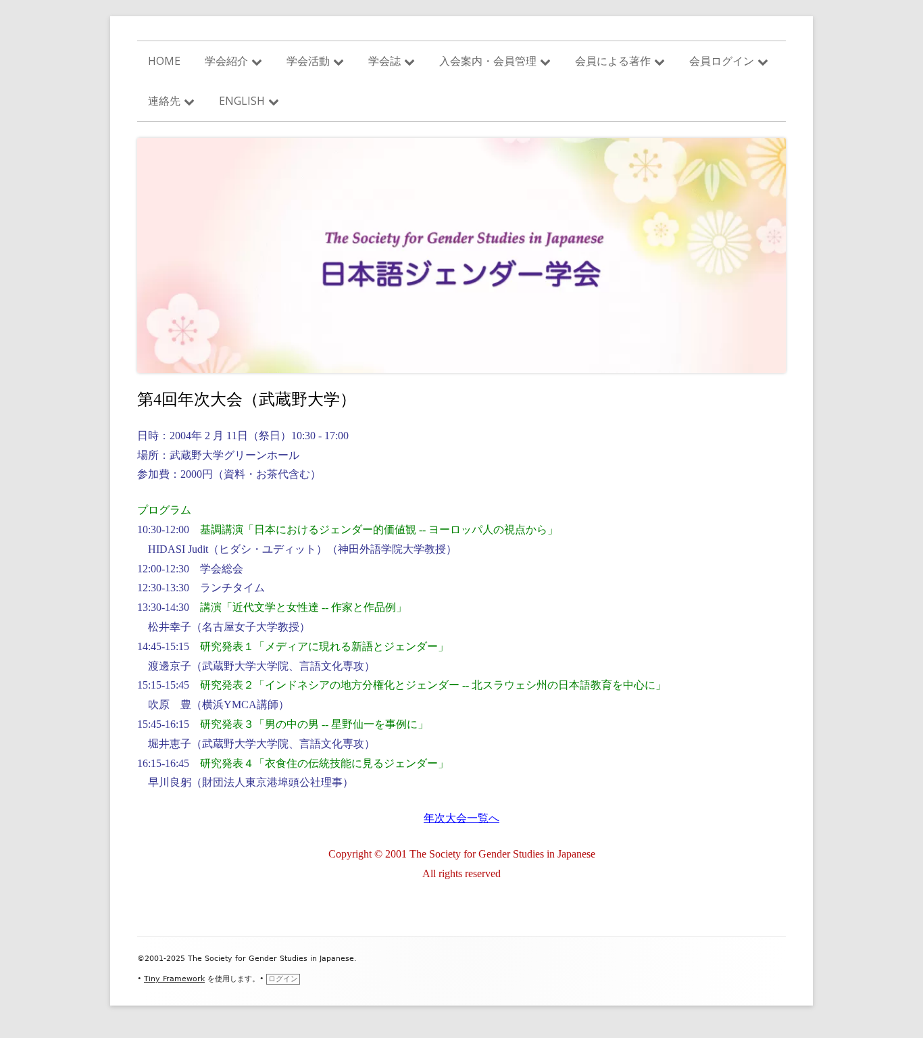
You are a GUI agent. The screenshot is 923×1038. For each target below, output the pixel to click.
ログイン (283, 978)
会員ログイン (721, 60)
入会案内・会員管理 (488, 60)
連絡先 (164, 100)
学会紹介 (226, 60)
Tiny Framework (174, 978)
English (242, 100)
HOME (164, 60)
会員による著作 (613, 60)
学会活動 (308, 60)
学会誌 (384, 60)
